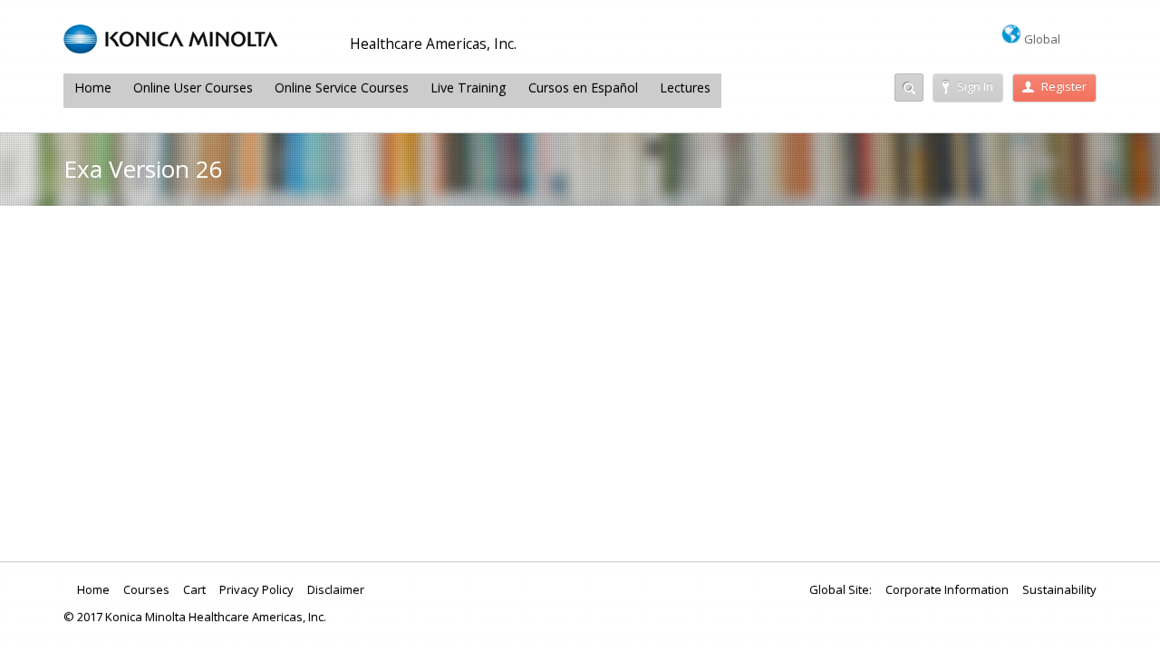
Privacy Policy (256, 589)
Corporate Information (947, 589)
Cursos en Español (583, 87)
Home (92, 87)
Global (1040, 39)
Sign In (975, 86)
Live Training (468, 87)
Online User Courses (193, 87)
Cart (194, 589)
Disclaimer (335, 589)
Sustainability (1059, 589)
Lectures (685, 87)
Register (1064, 86)
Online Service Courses (342, 87)
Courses (146, 589)
